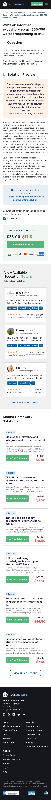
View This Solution (16, 458)
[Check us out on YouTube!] (24, 714)
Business (35, 308)
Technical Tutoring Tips (37, 746)
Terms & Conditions (12, 759)
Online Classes (33, 734)
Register (7, 738)
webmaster (7, 786)
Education (31, 12)
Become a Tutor (10, 730)
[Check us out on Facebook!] (9, 714)
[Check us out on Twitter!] (18, 714)
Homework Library (17, 12)
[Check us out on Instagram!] (4, 714)
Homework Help (33, 726)
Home (5, 12)
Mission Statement (12, 726)
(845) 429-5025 (13, 709)
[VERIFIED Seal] (46, 793)
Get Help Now (37, 4)
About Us (30, 722)
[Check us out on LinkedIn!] (14, 714)
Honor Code (8, 742)
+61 (41, 308)
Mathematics (12, 308)
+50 (33, 383)
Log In (5, 767)
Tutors (6, 763)
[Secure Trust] (31, 793)
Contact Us (31, 738)
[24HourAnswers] (13, 4)
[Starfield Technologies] (11, 793)
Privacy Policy (9, 755)
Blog (5, 771)
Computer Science (24, 308)
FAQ (5, 734)
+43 (41, 345)
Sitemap (29, 742)
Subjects (7, 751)
